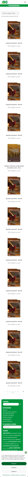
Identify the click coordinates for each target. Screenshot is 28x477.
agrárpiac (7, 433)
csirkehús (11, 435)
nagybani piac (13, 443)
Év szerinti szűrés (9, 424)
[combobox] (12, 427)
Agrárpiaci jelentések (8, 415)
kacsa (7, 441)
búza (4, 435)
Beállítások (14, 471)
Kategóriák (7, 408)
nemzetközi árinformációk (11, 445)
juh (5, 441)
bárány (19, 433)
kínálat (19, 441)
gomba (14, 439)
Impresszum (23, 474)
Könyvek (5, 410)
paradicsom (5, 448)
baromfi (14, 433)
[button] (26, 452)
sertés (12, 450)
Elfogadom (14, 463)
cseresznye (7, 435)
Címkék (5, 431)
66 (23, 391)
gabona (11, 439)
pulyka (4, 450)
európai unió (5, 437)
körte (4, 443)
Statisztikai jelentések (8, 413)
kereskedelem (13, 441)
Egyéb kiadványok (7, 421)
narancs (17, 443)
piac (8, 448)
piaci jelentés (14, 448)
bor (17, 433)
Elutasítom (14, 467)
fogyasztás (14, 437)
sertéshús (15, 450)
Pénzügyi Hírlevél (7, 417)
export (10, 437)
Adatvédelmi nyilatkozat (15, 474)
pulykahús (8, 450)
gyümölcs (18, 439)
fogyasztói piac (6, 439)
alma (12, 433)
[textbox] (7, 427)
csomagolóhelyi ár (17, 435)
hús (3, 441)
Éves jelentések (7, 419)
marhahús (7, 443)
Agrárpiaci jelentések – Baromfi (14, 43)
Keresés (5, 401)
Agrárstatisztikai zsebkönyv (10, 412)
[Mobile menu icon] (25, 2)
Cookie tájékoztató (6, 474)
